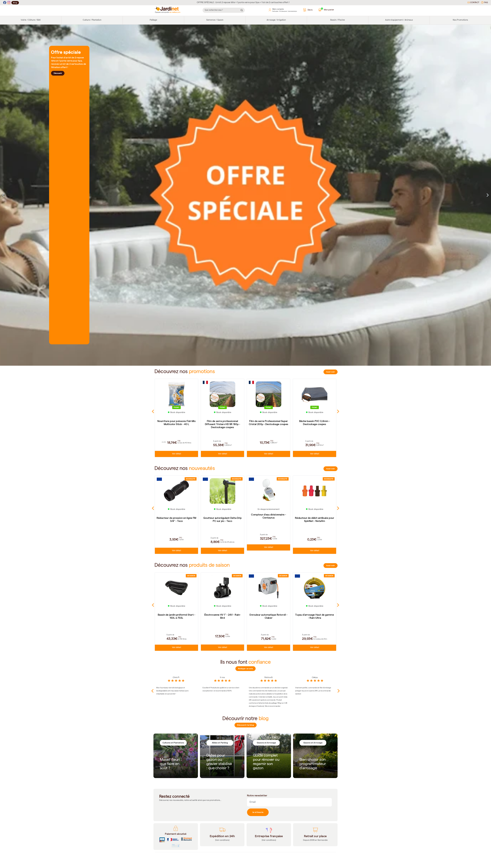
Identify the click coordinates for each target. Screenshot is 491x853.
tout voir (330, 372)
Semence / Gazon (214, 20)
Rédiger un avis (245, 669)
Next (488, 195)
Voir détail (176, 454)
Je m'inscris (257, 812)
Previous (3, 195)
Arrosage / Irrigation (276, 20)
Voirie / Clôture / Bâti (31, 20)
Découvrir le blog (245, 725)
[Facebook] (4, 2)
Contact (474, 3)
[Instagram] (8, 2)
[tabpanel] (245, 195)
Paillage (153, 20)
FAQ (485, 3)
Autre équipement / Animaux (399, 20)
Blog (15, 2)
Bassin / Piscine (337, 20)
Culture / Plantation (92, 20)
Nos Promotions (460, 20)
